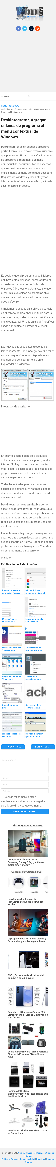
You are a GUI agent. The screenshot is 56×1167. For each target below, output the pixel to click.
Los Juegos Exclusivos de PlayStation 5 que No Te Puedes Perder (25, 902)
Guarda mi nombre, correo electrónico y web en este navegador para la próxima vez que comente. (23, 801)
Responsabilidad (27, 1159)
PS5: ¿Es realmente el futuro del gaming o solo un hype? (26, 976)
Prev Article (14, 747)
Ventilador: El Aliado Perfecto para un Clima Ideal (27, 1132)
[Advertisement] (28, 63)
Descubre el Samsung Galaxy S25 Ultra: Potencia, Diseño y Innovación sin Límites (28, 1015)
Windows (14, 106)
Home (4, 106)
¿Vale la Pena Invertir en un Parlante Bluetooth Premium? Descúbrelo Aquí (28, 1054)
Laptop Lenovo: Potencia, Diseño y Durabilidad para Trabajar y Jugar (27, 940)
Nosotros (40, 1159)
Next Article (42, 747)
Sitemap (28, 1162)
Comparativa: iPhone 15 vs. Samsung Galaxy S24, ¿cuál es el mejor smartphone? (26, 862)
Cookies (15, 1159)
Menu (6, 96)
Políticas (5, 1159)
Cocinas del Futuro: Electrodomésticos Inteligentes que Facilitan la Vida (28, 1094)
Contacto (50, 1159)
